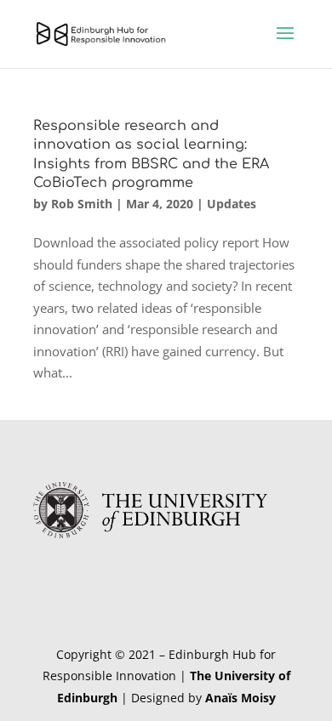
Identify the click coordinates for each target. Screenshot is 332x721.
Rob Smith (81, 204)
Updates (231, 204)
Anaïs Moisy (240, 698)
